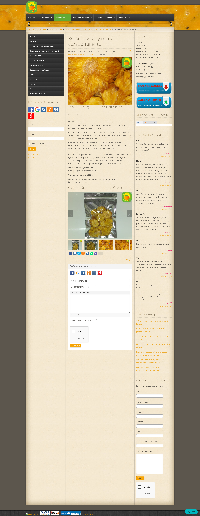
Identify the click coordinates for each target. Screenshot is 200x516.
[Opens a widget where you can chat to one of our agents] (191, 512)
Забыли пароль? (34, 155)
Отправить (76, 345)
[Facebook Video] (76, 292)
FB (154, 122)
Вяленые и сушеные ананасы (100, 29)
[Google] (37, 109)
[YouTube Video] (72, 292)
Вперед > (128, 260)
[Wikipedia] (88, 292)
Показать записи (165, 156)
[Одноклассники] (50, 109)
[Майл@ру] (43, 109)
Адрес (139, 432)
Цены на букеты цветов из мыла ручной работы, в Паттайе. (151, 330)
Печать (129, 51)
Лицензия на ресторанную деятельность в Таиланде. (152, 338)
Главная (31, 29)
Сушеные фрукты (55, 29)
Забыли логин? (33, 158)
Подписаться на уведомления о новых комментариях (82, 322)
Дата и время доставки (147, 442)
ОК (147, 122)
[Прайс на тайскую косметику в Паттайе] (154, 93)
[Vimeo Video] (84, 292)
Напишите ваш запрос (146, 451)
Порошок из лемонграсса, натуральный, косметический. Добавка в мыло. (151, 369)
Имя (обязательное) (79, 281)
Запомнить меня (37, 144)
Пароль (32, 134)
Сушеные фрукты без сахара (75, 29)
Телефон (140, 422)
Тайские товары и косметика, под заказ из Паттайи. (152, 322)
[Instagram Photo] (80, 292)
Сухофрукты (41, 29)
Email (139, 412)
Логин (31, 124)
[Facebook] (31, 109)
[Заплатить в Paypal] (45, 514)
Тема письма (142, 402)
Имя (138, 392)
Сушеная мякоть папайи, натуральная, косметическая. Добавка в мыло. (150, 361)
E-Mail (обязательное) (80, 287)
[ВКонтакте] (56, 109)
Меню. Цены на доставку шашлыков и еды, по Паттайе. (153, 345)
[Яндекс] (31, 116)
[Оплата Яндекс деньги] (55, 514)
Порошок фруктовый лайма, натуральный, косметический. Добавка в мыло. (152, 353)
